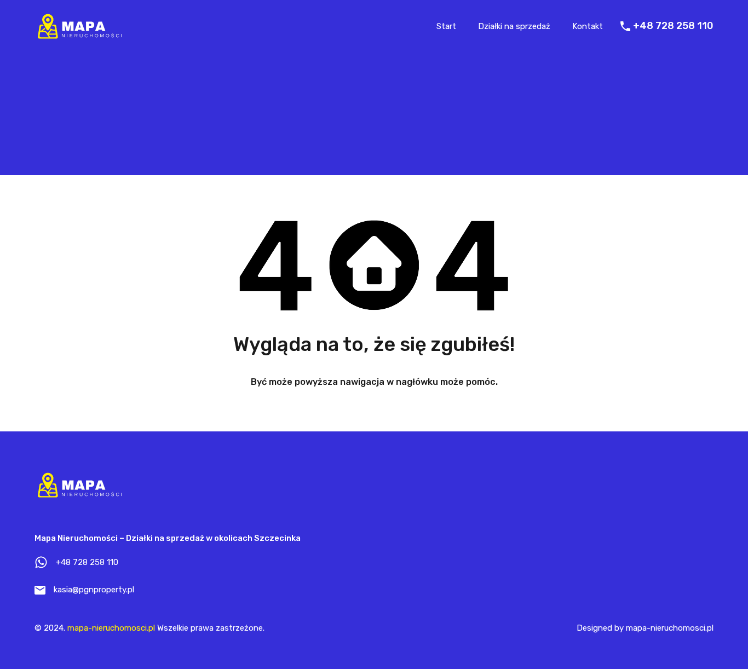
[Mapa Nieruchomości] (79, 37)
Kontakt (587, 26)
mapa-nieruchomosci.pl (111, 628)
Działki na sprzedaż (514, 26)
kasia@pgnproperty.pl (94, 590)
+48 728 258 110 (673, 26)
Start (446, 26)
